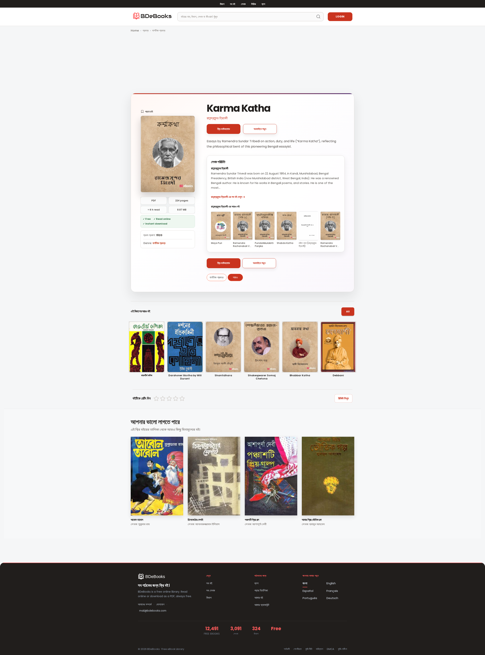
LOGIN (340, 16)
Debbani (338, 375)
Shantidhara (223, 375)
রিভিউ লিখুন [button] (343, 398)
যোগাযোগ (160, 604)
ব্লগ (263, 4)
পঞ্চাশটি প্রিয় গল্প (252, 520)
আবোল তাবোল (137, 520)
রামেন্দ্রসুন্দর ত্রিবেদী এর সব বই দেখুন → (228, 197)
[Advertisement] (242, 63)
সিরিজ (253, 4)
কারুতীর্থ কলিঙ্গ (146, 375)
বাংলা (305, 583)
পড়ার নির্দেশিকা (261, 590)
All (348, 311)
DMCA (330, 649)
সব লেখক (210, 590)
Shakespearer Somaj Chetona (262, 377)
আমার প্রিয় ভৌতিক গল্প (312, 520)
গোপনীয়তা (297, 649)
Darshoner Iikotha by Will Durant (185, 377)
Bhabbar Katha (300, 375)
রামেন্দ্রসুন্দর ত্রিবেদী (217, 118)
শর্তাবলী (287, 649)
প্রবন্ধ (146, 30)
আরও (235, 277)
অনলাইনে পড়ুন (260, 129)
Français (332, 591)
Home (135, 30)
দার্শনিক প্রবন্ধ (158, 30)
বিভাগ (222, 4)
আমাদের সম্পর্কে (145, 604)
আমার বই (258, 598)
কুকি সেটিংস (342, 649)
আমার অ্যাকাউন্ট (261, 605)
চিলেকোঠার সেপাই (195, 520)
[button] (146, 111)
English (331, 583)
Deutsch (332, 598)
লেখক (243, 4)
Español (308, 591)
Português (310, 598)
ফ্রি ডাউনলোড (223, 129)
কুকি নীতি (308, 649)
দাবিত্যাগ (319, 649)
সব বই (232, 4)
